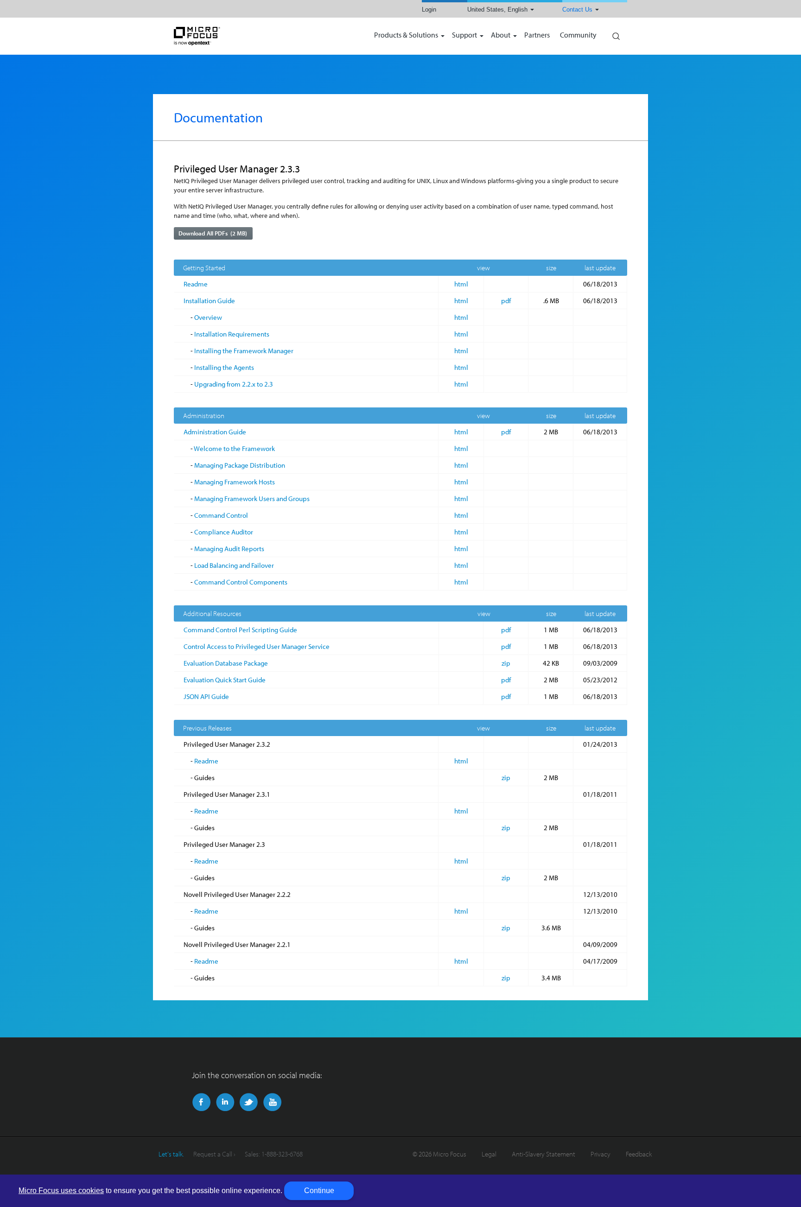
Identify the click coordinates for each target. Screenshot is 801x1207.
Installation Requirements (231, 334)
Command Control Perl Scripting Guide (240, 629)
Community (578, 35)
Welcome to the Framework (234, 448)
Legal (489, 1154)
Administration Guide (215, 431)
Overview (208, 317)
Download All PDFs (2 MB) (212, 233)
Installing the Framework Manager (243, 350)
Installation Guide (209, 300)
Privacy (600, 1154)
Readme (196, 284)
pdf (506, 300)
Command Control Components (240, 582)
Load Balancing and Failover (234, 565)
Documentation (218, 117)
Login (429, 9)
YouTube (272, 1102)
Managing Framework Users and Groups (252, 498)
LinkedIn (225, 1102)
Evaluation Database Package (226, 663)
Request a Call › (214, 1154)
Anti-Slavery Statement (543, 1154)
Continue (319, 1190)
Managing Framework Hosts (234, 481)
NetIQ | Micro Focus (227, 36)
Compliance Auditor (223, 531)
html (461, 284)
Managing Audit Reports (229, 548)
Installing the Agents (224, 367)
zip (506, 663)
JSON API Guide (206, 696)
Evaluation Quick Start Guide (225, 679)
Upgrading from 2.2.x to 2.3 (233, 384)
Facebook (201, 1102)
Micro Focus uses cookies (61, 1190)
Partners (537, 35)
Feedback (639, 1154)
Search (615, 34)
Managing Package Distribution (239, 465)
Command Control (221, 515)
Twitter (248, 1102)
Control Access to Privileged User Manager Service (257, 646)
